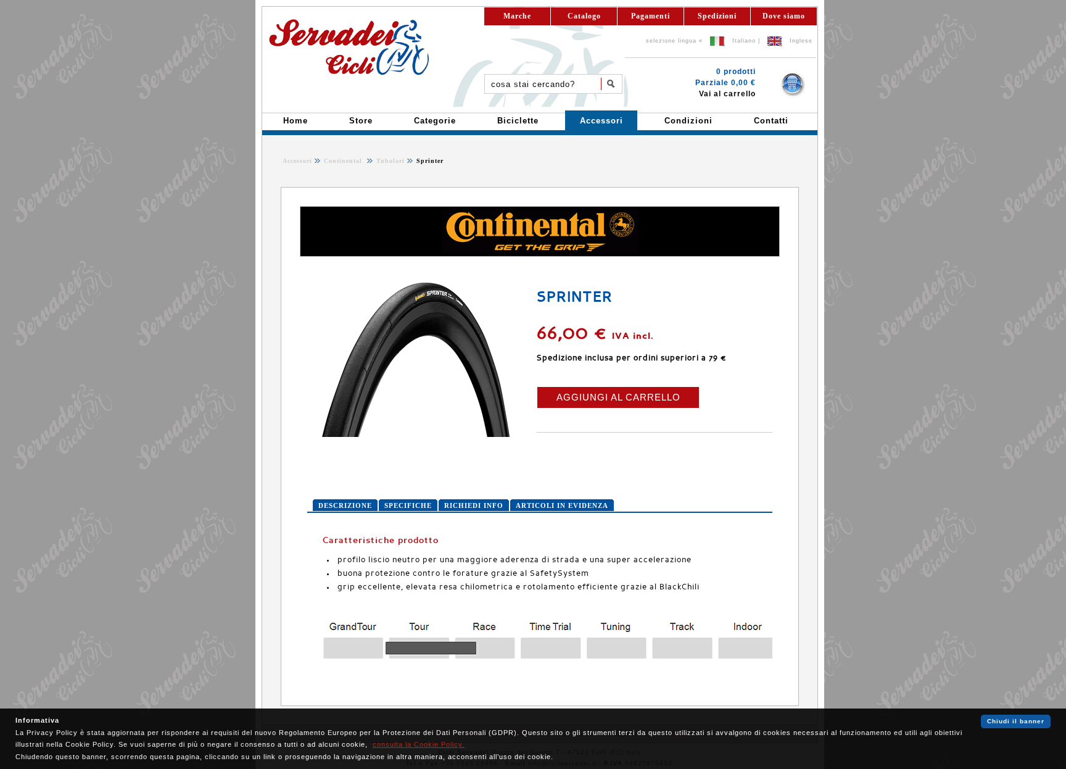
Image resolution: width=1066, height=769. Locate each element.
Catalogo (584, 16)
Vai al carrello (727, 93)
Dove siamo (783, 16)
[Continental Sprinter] (415, 434)
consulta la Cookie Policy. (419, 744)
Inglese (801, 41)
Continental (344, 160)
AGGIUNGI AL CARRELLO (618, 397)
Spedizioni (717, 16)
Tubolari (389, 160)
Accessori (297, 160)
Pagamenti (650, 16)
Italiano (744, 41)
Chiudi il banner (1015, 721)
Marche (517, 16)
